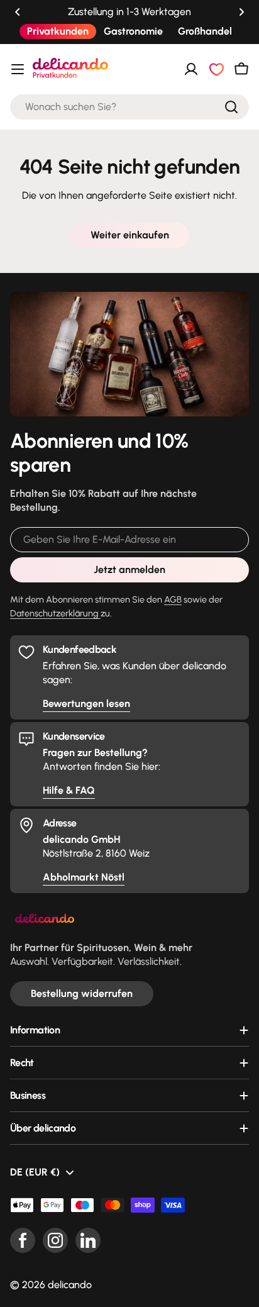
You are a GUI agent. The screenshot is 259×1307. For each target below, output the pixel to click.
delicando (70, 1285)
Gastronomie (133, 31)
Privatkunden (58, 31)
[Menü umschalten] (17, 69)
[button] (17, 11)
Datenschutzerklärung (55, 613)
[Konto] (191, 69)
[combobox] (129, 107)
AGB (173, 599)
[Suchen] (231, 106)
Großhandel (205, 31)
